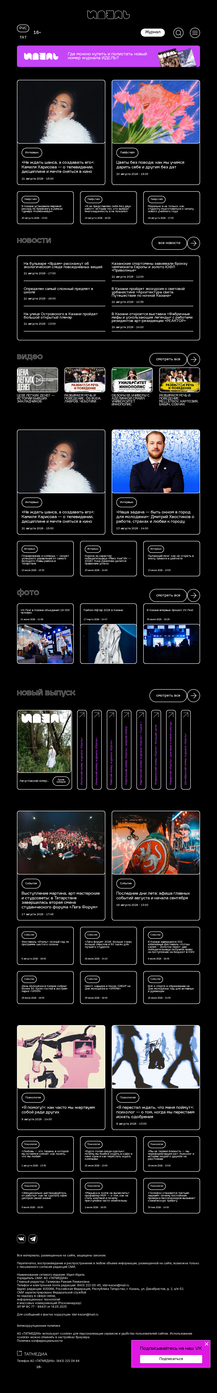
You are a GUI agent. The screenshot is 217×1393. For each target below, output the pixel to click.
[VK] (21, 1239)
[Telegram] (33, 1239)
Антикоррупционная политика (38, 1325)
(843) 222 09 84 (67, 1361)
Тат (23, 37)
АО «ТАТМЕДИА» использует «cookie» (44, 1333)
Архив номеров (61, 781)
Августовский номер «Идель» (33, 781)
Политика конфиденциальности (40, 1340)
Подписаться (171, 1359)
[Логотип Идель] (108, 15)
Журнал (153, 32)
